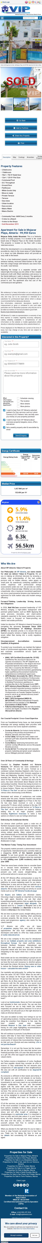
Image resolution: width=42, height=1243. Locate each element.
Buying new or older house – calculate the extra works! (21, 967)
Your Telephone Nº (11, 361)
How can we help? (10, 370)
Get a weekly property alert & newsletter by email (22, 428)
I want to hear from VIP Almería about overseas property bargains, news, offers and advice (21, 422)
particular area (21, 1114)
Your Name (8, 341)
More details (25, 404)
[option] (21, 104)
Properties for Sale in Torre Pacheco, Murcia (21, 1176)
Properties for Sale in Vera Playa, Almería (21, 1158)
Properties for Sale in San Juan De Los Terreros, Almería (21, 1163)
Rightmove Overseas (17, 814)
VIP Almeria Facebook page (26, 891)
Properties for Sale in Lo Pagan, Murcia (21, 1168)
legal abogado (31, 903)
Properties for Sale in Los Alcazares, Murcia (21, 1160)
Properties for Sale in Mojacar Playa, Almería (21, 1156)
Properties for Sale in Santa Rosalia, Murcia (21, 1172)
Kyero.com (27, 552)
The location (25, 401)
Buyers (8, 895)
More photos (25, 406)
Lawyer (20, 906)
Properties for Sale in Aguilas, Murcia (21, 1170)
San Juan (22, 1025)
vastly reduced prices (11, 935)
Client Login (6, 2)
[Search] (39, 18)
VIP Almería (21, 572)
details (7, 1135)
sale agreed (18, 1068)
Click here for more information (24, 1229)
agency (23, 920)
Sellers (19, 895)
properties (8, 928)
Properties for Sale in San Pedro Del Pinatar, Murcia (21, 1174)
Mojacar (11, 1025)
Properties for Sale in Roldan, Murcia (21, 1166)
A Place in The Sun (9, 790)
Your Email (8, 351)
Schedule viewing (27, 398)
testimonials (15, 1002)
